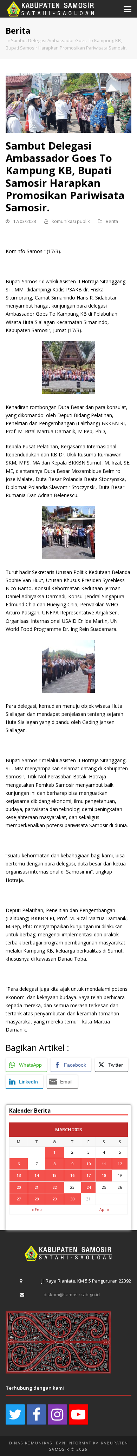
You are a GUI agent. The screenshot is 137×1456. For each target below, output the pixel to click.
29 (54, 1198)
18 (104, 1175)
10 (88, 1163)
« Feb (37, 1209)
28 (36, 1198)
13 (19, 1175)
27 (19, 1198)
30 (72, 1198)
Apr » (104, 1209)
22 (54, 1187)
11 (104, 1163)
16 (72, 1175)
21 (36, 1187)
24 (88, 1187)
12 (120, 1163)
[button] (127, 9)
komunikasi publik (71, 221)
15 (54, 1175)
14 (36, 1175)
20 (19, 1187)
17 (88, 1175)
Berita (112, 221)
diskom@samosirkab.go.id (72, 1294)
